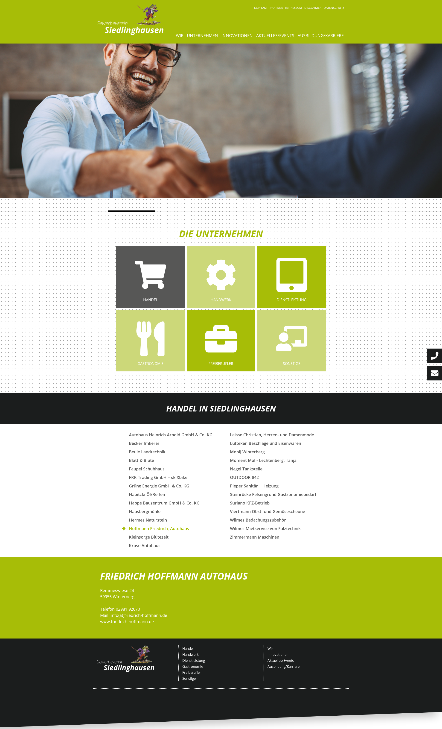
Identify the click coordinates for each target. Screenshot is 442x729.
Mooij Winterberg (247, 452)
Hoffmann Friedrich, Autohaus (159, 528)
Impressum (293, 8)
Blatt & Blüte (141, 460)
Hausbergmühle (144, 511)
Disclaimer (312, 8)
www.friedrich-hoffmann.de (127, 621)
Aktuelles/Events (275, 35)
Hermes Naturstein (148, 520)
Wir (179, 35)
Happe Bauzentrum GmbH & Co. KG (164, 503)
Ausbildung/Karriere (321, 35)
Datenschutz (334, 8)
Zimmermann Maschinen (254, 537)
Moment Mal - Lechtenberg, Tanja (263, 460)
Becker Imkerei (144, 443)
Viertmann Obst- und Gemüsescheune (267, 511)
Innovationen (237, 35)
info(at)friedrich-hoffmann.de (139, 615)
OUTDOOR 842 (244, 477)
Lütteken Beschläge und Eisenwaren (265, 443)
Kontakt (261, 8)
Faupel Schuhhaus (147, 469)
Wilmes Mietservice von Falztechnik (265, 528)
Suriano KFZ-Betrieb (250, 503)
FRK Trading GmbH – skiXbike (158, 477)
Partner (276, 8)
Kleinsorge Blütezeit (149, 537)
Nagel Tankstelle (246, 469)
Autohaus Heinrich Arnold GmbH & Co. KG (170, 434)
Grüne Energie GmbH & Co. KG (159, 486)
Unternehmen (202, 35)
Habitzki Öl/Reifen (147, 494)
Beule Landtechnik (147, 452)
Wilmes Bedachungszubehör (258, 520)
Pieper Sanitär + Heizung (254, 486)
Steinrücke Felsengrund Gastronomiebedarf (273, 494)
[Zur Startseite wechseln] (130, 19)
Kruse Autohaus (144, 545)
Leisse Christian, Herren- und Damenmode (272, 434)
